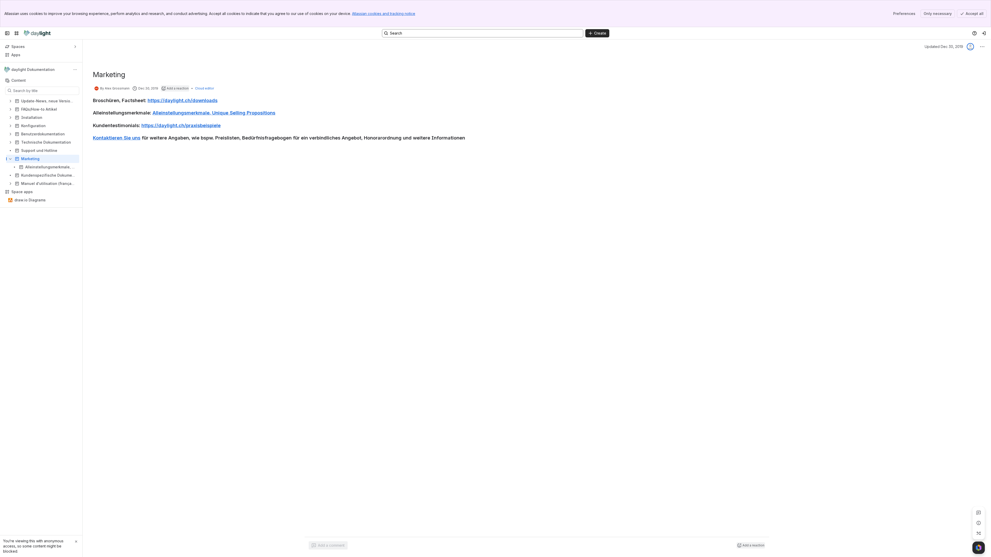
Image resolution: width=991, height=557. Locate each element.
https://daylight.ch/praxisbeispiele (181, 125)
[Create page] (978, 533)
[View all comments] (978, 513)
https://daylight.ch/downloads (183, 100)
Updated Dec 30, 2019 (944, 46)
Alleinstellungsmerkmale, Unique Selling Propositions (214, 113)
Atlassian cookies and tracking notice (383, 13)
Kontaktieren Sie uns (116, 138)
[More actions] (75, 70)
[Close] (76, 541)
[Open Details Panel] (978, 523)
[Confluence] (37, 33)
